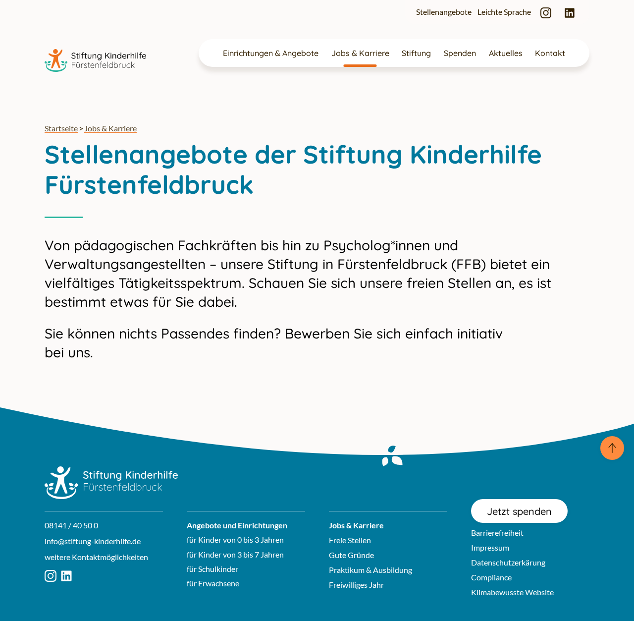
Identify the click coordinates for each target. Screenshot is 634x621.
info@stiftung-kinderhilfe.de (93, 541)
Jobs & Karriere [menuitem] (360, 53)
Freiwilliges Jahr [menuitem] (356, 584)
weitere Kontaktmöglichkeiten (96, 557)
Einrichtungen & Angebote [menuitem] (270, 53)
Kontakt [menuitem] (550, 53)
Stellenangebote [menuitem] (444, 11)
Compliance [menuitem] (491, 577)
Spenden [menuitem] (460, 53)
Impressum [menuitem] (490, 547)
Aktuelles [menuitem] (506, 53)
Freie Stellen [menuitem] (350, 540)
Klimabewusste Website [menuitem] (512, 592)
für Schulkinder (212, 568)
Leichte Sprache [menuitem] (504, 11)
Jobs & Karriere (110, 128)
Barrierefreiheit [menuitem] (497, 532)
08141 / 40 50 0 (71, 525)
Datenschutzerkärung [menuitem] (508, 562)
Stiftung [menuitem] (416, 53)
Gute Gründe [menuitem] (351, 555)
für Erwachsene (213, 583)
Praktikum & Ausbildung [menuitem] (370, 569)
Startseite (61, 128)
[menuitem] (546, 12)
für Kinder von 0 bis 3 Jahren (235, 539)
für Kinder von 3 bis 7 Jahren (235, 554)
